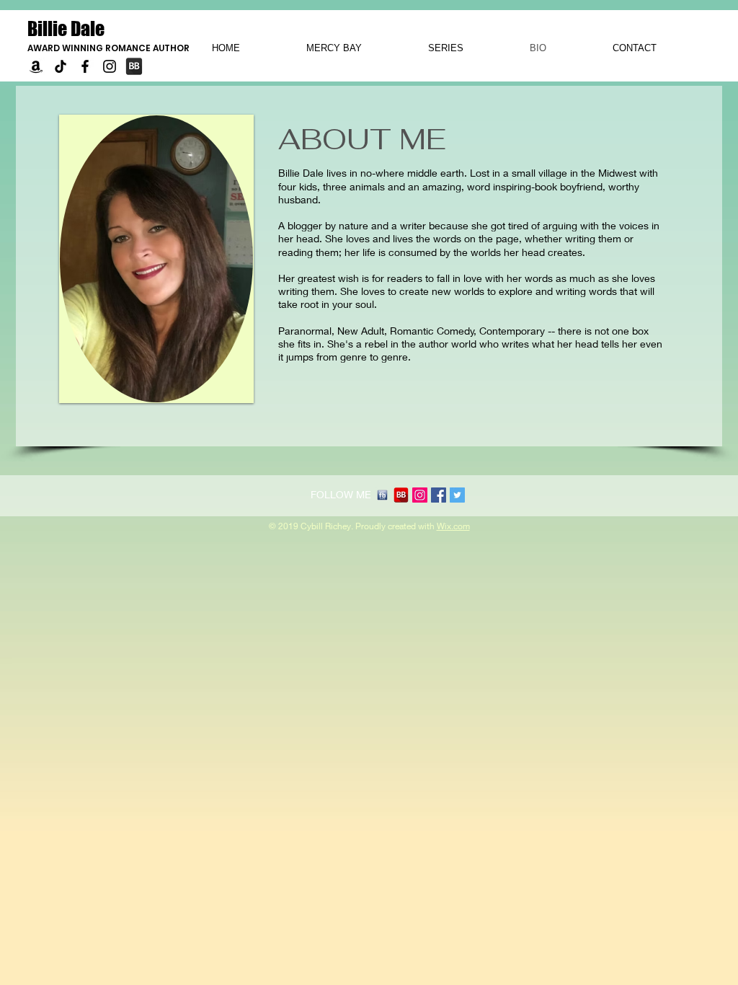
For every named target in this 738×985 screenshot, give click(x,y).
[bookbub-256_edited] (134, 66)
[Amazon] (36, 66)
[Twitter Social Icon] (457, 495)
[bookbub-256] (401, 495)
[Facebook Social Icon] (438, 495)
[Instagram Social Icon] (419, 495)
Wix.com (453, 526)
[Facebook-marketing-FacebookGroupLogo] (382, 495)
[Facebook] (85, 66)
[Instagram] (109, 66)
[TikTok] (60, 66)
